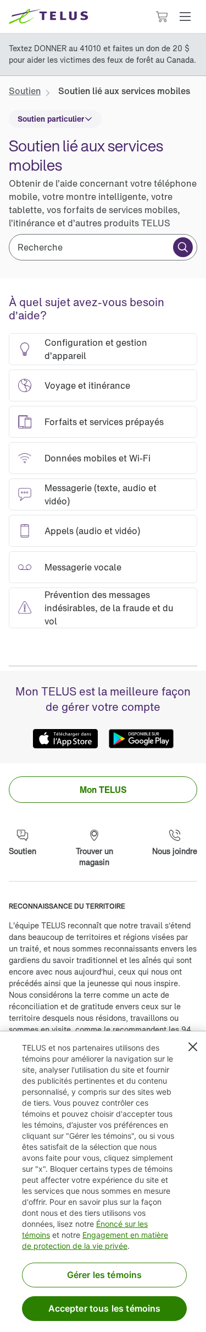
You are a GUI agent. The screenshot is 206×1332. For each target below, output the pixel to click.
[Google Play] (141, 739)
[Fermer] (193, 1047)
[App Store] (65, 739)
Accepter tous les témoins (104, 1308)
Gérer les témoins (104, 1274)
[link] (25, 91)
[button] (185, 16)
